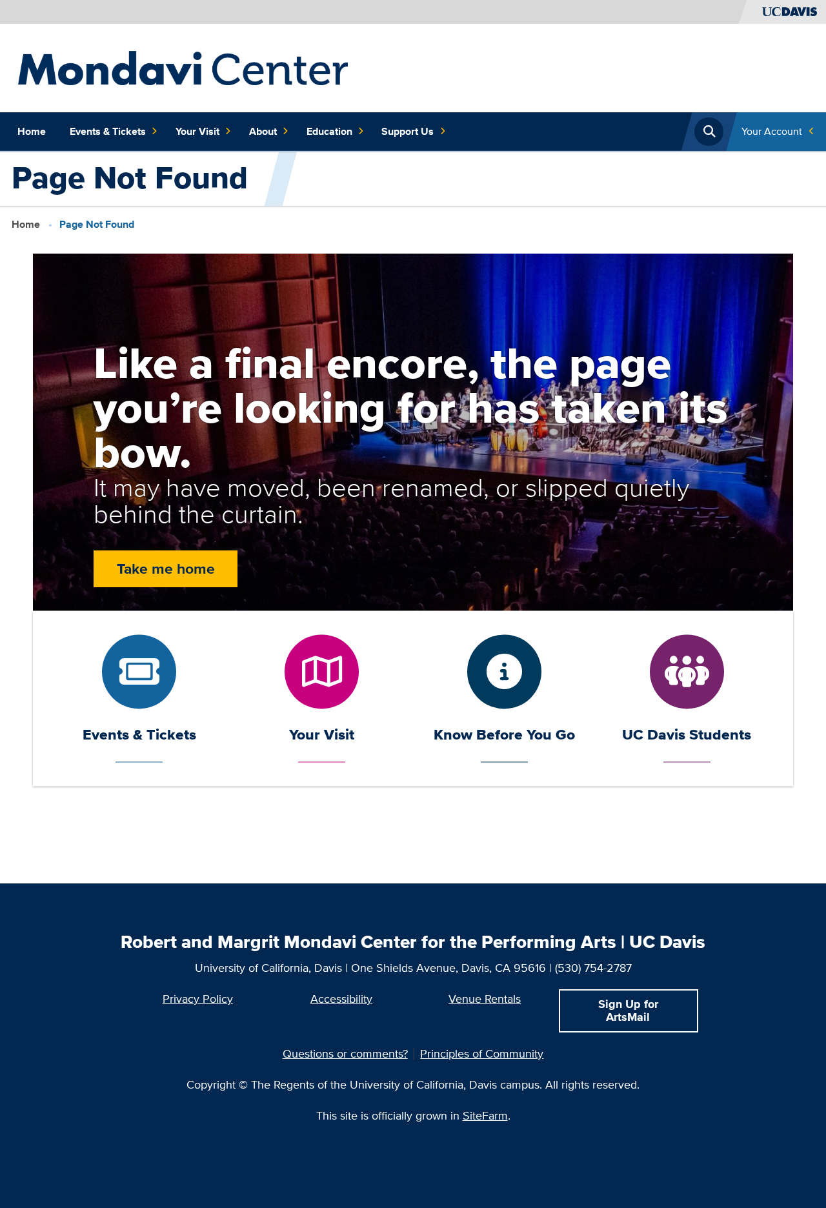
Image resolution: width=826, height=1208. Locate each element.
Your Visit (197, 131)
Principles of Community (481, 1053)
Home (31, 131)
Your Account (771, 131)
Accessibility (341, 998)
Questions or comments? (345, 1053)
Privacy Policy (198, 998)
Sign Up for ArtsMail (628, 1010)
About (263, 131)
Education (329, 131)
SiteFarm (485, 1115)
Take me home (166, 568)
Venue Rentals (484, 998)
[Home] (183, 67)
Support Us (407, 131)
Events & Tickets (108, 131)
